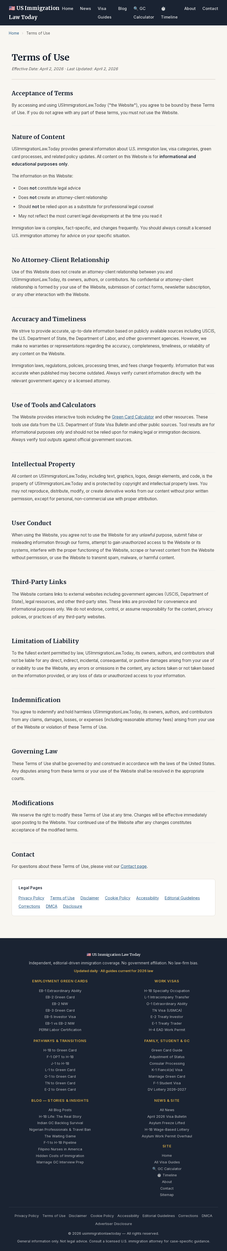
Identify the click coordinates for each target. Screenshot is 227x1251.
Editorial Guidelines (182, 898)
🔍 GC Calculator (167, 1169)
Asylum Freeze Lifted (167, 1123)
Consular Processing (167, 1063)
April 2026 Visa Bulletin (167, 1116)
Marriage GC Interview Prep (60, 1162)
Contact (210, 8)
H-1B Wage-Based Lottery (167, 1129)
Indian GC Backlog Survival (60, 1123)
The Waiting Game (60, 1136)
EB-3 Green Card (60, 1010)
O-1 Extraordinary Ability (166, 1004)
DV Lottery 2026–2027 (167, 1089)
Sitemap (167, 1195)
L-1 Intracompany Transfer (167, 997)
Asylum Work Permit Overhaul (167, 1136)
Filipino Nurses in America (60, 1149)
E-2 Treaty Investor (167, 1017)
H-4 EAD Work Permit (167, 1030)
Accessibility (147, 898)
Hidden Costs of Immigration (60, 1156)
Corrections (29, 906)
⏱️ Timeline (167, 1175)
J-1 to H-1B (60, 1063)
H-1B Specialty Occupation (167, 991)
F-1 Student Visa (167, 1083)
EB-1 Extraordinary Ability (60, 991)
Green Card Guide (166, 1050)
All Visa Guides (167, 1162)
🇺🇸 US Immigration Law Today (34, 12)
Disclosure (72, 906)
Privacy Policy (31, 898)
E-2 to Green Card (60, 1089)
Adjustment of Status (167, 1057)
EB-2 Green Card (60, 997)
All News (167, 1110)
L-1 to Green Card (60, 1070)
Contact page (134, 866)
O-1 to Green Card (60, 1076)
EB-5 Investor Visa (60, 1017)
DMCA (51, 906)
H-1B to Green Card (60, 1050)
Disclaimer (90, 898)
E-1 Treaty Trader (167, 1023)
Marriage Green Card (167, 1076)
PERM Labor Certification (60, 1030)
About (190, 8)
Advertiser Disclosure (113, 1224)
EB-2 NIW (60, 1004)
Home (67, 8)
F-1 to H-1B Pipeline (60, 1142)
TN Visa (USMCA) (167, 1010)
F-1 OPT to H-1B (60, 1057)
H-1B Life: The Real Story (60, 1116)
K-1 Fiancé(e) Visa (167, 1070)
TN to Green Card (60, 1083)
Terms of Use (62, 898)
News (85, 8)
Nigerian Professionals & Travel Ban (60, 1129)
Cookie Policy (117, 898)
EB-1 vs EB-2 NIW (60, 1023)
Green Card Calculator (133, 417)
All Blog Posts (60, 1110)
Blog (122, 8)
